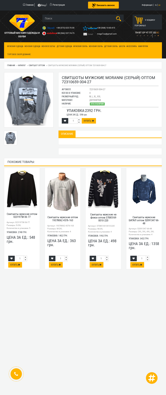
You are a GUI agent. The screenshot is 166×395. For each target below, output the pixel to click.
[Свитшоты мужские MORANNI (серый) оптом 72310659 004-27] (28, 99)
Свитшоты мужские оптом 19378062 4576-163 (62, 219)
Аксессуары (131, 46)
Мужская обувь (80, 46)
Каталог (22, 65)
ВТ (140, 32)
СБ (154, 32)
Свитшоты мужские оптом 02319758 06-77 (22, 215)
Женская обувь (96, 46)
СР (143, 32)
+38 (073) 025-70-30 (65, 28)
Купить (88, 121)
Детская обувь (111, 46)
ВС (157, 32)
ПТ (150, 32)
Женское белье (48, 46)
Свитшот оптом (37, 65)
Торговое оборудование (19, 54)
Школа (122, 46)
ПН (136, 32)
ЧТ (147, 32)
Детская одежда (64, 46)
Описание (67, 133)
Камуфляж (143, 46)
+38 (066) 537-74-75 (65, 33)
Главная (11, 65)
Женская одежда (32, 46)
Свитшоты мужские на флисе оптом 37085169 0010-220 (103, 217)
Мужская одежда (15, 46)
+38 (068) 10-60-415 (106, 28)
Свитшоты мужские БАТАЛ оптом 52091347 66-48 (144, 220)
